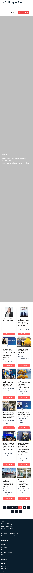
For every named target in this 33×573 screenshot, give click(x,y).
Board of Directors (6, 552)
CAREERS (4, 559)
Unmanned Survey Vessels (9, 524)
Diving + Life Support (7, 528)
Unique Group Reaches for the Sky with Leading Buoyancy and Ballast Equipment (24, 384)
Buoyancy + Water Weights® (9, 533)
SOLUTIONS (4, 521)
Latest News (4, 568)
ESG (2, 554)
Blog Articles (5, 571)
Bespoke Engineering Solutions (10, 535)
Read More (9, 334)
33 (16, 511)
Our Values (4, 550)
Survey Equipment (6, 526)
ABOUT (3, 544)
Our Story (4, 547)
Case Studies (5, 566)
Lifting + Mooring (6, 531)
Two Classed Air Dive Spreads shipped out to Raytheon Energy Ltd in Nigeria (23, 483)
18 (16, 507)
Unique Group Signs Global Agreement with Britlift (24, 351)
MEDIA (3, 563)
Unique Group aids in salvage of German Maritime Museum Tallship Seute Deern (8, 483)
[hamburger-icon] (16, 7)
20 (24, 507)
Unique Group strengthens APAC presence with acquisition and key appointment (23, 322)
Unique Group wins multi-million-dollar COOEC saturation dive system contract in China (8, 446)
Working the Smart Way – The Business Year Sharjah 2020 (24, 414)
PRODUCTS (4, 540)
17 (12, 507)
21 (28, 507)
